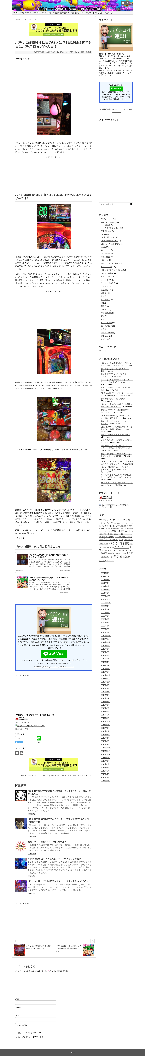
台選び (104, 553)
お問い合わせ (98, 13)
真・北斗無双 (106, 323)
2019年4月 (105, 662)
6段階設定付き (123, 526)
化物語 (103, 296)
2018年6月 (105, 695)
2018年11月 (105, 679)
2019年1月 (105, 672)
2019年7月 (105, 652)
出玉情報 (104, 290)
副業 (103, 550)
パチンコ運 (105, 277)
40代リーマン (85, 776)
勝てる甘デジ (114, 550)
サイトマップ (86, 13)
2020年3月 (105, 626)
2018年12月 (106, 675)
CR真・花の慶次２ (108, 534)
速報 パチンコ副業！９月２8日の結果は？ (47, 842)
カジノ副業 (105, 253)
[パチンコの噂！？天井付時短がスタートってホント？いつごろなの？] (21, 886)
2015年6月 (105, 768)
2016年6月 (105, 735)
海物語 (103, 310)
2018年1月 (105, 712)
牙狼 (103, 316)
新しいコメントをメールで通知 (30, 1033)
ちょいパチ (105, 250)
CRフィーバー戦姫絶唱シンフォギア (113, 528)
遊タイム (104, 336)
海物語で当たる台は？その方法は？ (115, 435)
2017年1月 (105, 718)
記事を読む (32, 814)
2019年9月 (105, 646)
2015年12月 (106, 748)
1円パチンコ (110, 523)
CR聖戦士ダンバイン (109, 241)
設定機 (103, 329)
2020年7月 (105, 613)
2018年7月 (105, 692)
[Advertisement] (32, 74)
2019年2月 (105, 669)
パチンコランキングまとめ (112, 270)
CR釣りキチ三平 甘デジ (110, 244)
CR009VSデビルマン (32, 776)
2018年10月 (106, 682)
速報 (74, 776)
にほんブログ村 (21, 729)
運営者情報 (75, 13)
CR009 (104, 234)
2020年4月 (105, 623)
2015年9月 (105, 758)
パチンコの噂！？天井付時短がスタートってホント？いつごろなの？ (59, 881)
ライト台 (104, 286)
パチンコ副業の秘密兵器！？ (58, 13)
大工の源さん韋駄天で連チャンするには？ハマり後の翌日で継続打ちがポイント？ (116, 448)
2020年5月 (105, 619)
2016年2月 (105, 744)
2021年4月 (105, 583)
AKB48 (107, 225)
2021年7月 (105, 576)
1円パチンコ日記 (66, 52)
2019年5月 (105, 659)
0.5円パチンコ (106, 219)
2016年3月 (105, 741)
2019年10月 (106, 642)
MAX (103, 247)
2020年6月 (105, 616)
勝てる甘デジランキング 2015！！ (115, 369)
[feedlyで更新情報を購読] (123, 3)
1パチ (111, 519)
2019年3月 (105, 665)
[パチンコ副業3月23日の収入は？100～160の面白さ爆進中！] (21, 863)
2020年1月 (105, 632)
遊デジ (103, 339)
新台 (103, 306)
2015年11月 (105, 751)
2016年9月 (105, 725)
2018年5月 (105, 698)
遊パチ (107, 560)
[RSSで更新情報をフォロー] (127, 3)
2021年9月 (105, 573)
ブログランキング (39, 13)
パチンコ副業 (65, 776)
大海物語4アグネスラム (115, 553)
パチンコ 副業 (103, 544)
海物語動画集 (106, 313)
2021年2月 (105, 590)
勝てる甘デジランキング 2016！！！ (116, 399)
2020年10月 (106, 603)
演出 (108, 557)
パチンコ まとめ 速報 (109, 263)
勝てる (107, 550)
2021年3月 (105, 586)
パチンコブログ (25, 13)
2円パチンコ (106, 231)
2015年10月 (106, 754)
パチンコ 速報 (106, 267)
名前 (17, 999)
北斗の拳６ (105, 300)
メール (18, 1007)
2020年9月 (105, 606)
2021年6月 (105, 580)
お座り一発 (118, 534)
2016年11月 (105, 721)
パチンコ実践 (79, 52)
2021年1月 (105, 593)
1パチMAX (120, 520)
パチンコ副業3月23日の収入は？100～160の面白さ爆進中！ (55, 859)
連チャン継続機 (107, 333)
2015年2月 (105, 781)
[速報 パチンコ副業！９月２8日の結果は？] (21, 846)
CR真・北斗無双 (119, 530)
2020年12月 (106, 596)
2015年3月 (105, 777)
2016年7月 (105, 731)
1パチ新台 (127, 520)
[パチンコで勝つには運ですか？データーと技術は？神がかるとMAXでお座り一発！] (21, 823)
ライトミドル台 (107, 283)
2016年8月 (105, 728)
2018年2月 (105, 708)
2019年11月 (105, 639)
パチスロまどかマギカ (50, 776)
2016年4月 (105, 738)
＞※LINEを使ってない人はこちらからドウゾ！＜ (54, 667)
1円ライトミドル (122, 523)
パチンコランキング (22, 723)
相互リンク (109, 13)
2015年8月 (105, 761)
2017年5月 (105, 715)
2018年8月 (105, 688)
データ (121, 540)
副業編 (88, 52)
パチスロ (104, 260)
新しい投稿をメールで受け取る (30, 1037)
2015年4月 (105, 774)
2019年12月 (106, 636)
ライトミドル (106, 280)
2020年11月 (105, 599)
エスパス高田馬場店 (112, 540)
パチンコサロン (128, 540)
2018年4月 (105, 702)
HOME (15, 13)
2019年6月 (105, 655)
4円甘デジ (113, 526)
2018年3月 (105, 705)
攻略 (124, 553)
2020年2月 (105, 629)
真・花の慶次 (106, 326)
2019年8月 (105, 649)
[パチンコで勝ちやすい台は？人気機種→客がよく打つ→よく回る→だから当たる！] (21, 795)
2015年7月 (105, 764)
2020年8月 (105, 609)
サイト (18, 1016)
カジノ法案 (105, 257)
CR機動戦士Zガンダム (110, 237)
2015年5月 (105, 771)
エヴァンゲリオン (112, 228)
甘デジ (103, 319)
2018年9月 (105, 685)
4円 (129, 523)
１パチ (111, 561)
